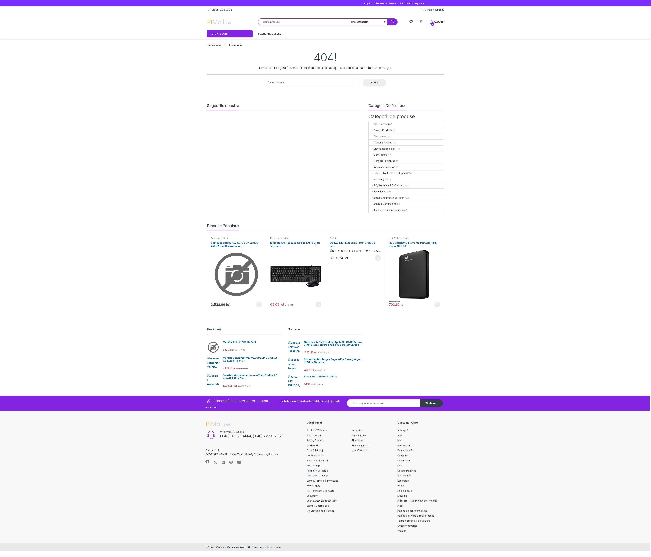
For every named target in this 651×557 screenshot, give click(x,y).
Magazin (402, 495)
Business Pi (403, 445)
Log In (367, 3)
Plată (400, 505)
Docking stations (383, 142)
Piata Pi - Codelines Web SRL (233, 547)
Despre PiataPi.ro (406, 470)
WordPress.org (360, 450)
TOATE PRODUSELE (269, 33)
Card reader (380, 136)
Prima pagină (214, 45)
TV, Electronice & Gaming (387, 210)
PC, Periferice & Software (388, 185)
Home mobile (404, 490)
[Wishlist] (411, 21)
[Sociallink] (207, 462)
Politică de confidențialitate (412, 510)
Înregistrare (358, 430)
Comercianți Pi (405, 450)
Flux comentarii (360, 445)
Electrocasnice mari (384, 148)
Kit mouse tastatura (279, 238)
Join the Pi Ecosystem (412, 3)
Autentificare (359, 435)
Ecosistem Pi (404, 475)
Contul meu (403, 460)
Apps (400, 435)
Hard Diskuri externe (399, 238)
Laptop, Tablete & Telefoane (390, 173)
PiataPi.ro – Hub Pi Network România (417, 500)
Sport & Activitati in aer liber (389, 197)
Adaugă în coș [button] (258, 304)
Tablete (333, 238)
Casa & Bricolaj (315, 450)
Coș (399, 465)
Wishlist (401, 530)
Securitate (379, 191)
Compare (402, 455)
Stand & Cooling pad (385, 203)
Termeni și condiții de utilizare (413, 520)
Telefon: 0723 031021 (222, 9)
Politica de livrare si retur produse (415, 515)
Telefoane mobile (220, 238)
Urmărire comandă (434, 9)
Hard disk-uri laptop (384, 160)
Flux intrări (357, 440)
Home (400, 485)
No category (381, 179)
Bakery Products (383, 130)
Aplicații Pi (402, 430)
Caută (374, 82)
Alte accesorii (381, 124)
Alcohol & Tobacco (317, 430)
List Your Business (385, 3)
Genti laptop (380, 154)
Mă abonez (431, 403)
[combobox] (302, 21)
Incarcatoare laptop (384, 166)
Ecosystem (403, 480)
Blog (399, 440)
